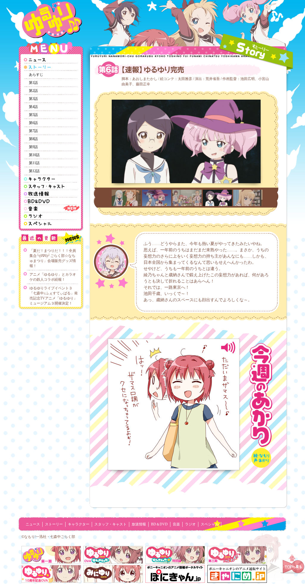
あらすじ (36, 75)
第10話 (34, 155)
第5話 (33, 115)
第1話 (33, 83)
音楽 (176, 524)
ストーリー (54, 524)
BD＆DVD (159, 524)
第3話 (33, 99)
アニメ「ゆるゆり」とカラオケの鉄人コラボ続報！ (52, 277)
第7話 (33, 131)
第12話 (34, 171)
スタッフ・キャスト (110, 524)
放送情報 (139, 524)
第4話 (33, 107)
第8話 (33, 139)
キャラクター (78, 524)
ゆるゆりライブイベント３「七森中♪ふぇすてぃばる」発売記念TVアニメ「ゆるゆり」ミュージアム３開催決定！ (53, 295)
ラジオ (190, 524)
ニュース (33, 524)
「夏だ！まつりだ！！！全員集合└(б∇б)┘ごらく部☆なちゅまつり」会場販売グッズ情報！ (52, 258)
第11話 (34, 163)
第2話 (33, 91)
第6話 (33, 123)
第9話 (33, 147)
